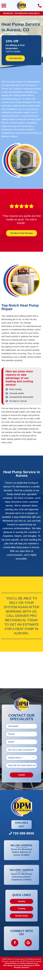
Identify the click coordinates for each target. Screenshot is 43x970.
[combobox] (21, 749)
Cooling (21, 909)
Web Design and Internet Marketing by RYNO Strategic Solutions (21, 966)
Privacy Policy (10, 963)
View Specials (15, 58)
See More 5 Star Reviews (21, 233)
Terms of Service (26, 963)
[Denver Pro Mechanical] (21, 5)
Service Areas (21, 916)
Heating (21, 901)
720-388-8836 (23, 833)
